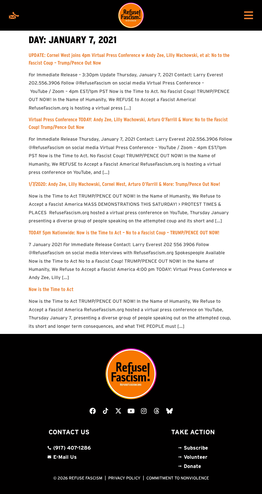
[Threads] (156, 410)
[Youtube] (131, 410)
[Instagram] (143, 410)
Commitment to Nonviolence (177, 478)
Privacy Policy (124, 478)
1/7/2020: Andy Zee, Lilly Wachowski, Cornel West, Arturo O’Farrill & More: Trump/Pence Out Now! (124, 184)
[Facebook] (92, 410)
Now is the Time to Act (51, 289)
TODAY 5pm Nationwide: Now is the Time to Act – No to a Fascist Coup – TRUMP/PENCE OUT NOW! (124, 232)
